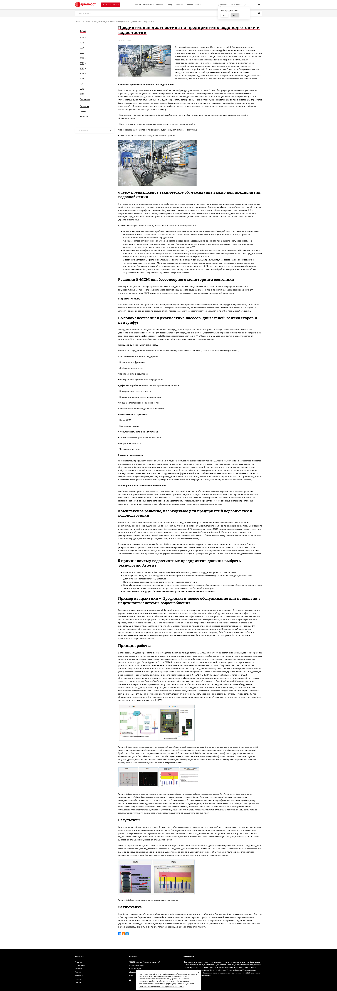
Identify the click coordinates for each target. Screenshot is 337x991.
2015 (82, 94)
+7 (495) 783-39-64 (236, 4)
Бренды (170, 4)
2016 (82, 88)
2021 (82, 63)
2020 (82, 68)
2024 (82, 47)
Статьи (198, 4)
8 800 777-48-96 (135, 969)
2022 (82, 58)
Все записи (85, 99)
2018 (82, 78)
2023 (82, 52)
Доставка (179, 4)
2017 (82, 83)
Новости (189, 4)
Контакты (160, 4)
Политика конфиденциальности (152, 986)
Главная (137, 4)
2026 (82, 37)
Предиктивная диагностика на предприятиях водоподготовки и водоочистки (124, 22)
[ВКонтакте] (119, 933)
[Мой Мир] (127, 933)
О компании (148, 4)
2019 (82, 73)
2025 (82, 42)
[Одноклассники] (123, 933)
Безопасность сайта (175, 986)
